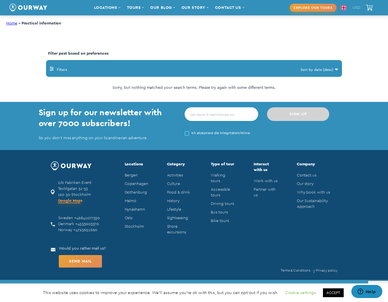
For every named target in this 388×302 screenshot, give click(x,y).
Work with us (266, 181)
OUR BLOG (161, 8)
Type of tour (222, 164)
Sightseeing (177, 218)
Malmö (131, 201)
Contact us (306, 175)
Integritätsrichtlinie (235, 133)
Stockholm (134, 227)
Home (11, 23)
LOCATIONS (105, 8)
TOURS (134, 8)
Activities (175, 175)
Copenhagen (136, 184)
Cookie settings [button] (300, 293)
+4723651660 (85, 230)
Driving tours (222, 204)
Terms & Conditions (295, 270)
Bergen (131, 175)
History (173, 201)
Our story (305, 184)
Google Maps (70, 201)
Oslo (129, 218)
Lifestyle (174, 209)
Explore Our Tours (313, 7)
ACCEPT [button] (333, 293)
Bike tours (220, 221)
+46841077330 (87, 218)
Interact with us (261, 167)
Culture (173, 184)
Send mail (80, 261)
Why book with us (313, 192)
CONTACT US (228, 8)
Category (176, 164)
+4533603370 (87, 224)
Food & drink (178, 192)
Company (306, 164)
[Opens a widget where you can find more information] (366, 292)
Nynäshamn (135, 209)
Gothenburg (136, 192)
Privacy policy (326, 270)
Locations (134, 164)
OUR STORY (193, 8)
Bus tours (219, 212)
